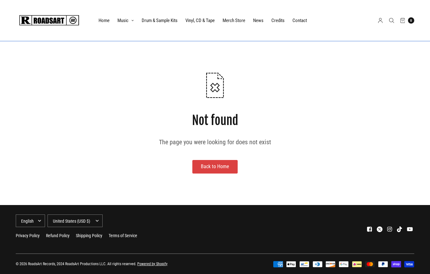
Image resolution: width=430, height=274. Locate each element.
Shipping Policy (89, 235)
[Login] (380, 20)
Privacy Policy (28, 235)
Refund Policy (58, 235)
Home (104, 20)
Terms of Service (123, 235)
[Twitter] (379, 229)
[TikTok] (400, 229)
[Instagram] (390, 229)
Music (122, 20)
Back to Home (215, 166)
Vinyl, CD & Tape (200, 20)
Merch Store (234, 20)
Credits (278, 20)
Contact (299, 20)
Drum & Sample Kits (160, 20)
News (258, 20)
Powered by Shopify (152, 264)
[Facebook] (369, 229)
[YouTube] (410, 229)
